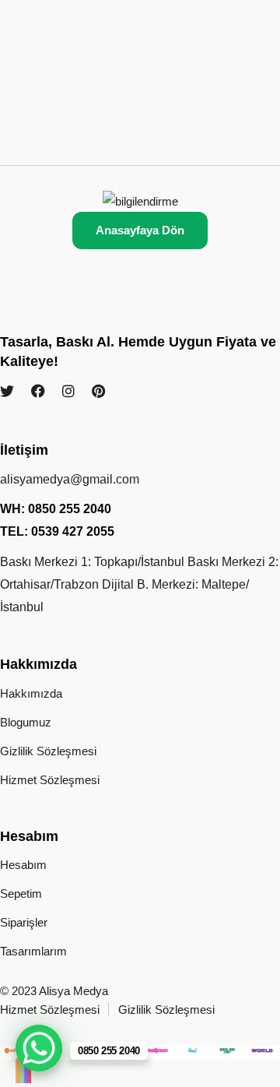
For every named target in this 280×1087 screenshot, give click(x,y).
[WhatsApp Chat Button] (39, 1048)
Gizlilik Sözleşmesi (48, 751)
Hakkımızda (31, 693)
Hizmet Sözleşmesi (50, 779)
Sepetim (21, 893)
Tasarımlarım (33, 951)
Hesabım (23, 864)
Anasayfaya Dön (140, 230)
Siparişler (23, 922)
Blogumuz (25, 722)
